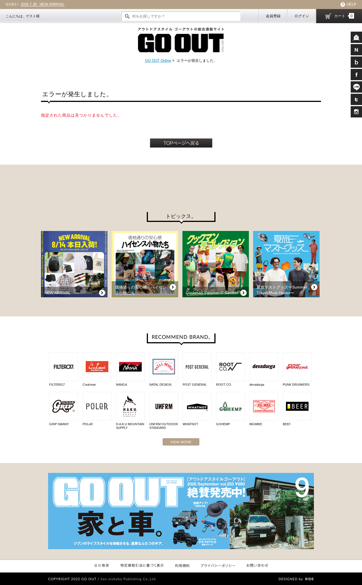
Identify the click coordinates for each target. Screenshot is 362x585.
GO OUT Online (158, 60)
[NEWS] (356, 49)
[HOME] (356, 37)
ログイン (301, 16)
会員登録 (273, 16)
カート (343, 16)
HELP (351, 4)
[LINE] (356, 87)
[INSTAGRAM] (356, 111)
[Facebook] (356, 74)
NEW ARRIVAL (42, 4)
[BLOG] (356, 62)
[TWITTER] (356, 99)
